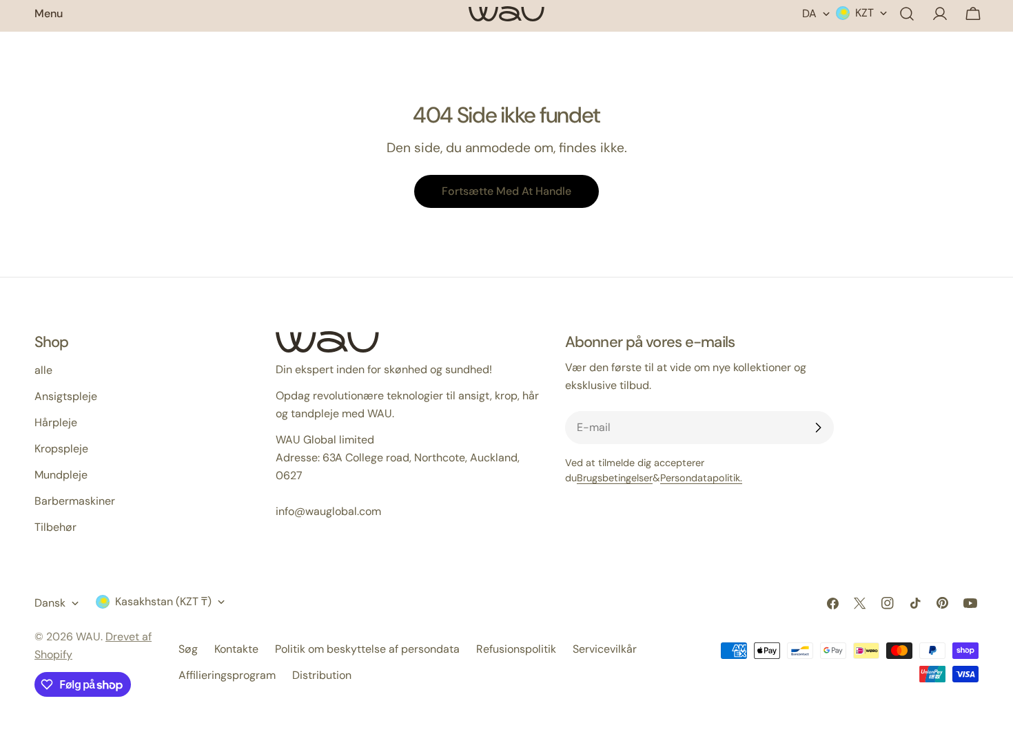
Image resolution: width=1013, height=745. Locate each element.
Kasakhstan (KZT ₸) (163, 601)
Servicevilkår (605, 649)
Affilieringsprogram (227, 675)
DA (809, 13)
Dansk (49, 603)
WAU (88, 636)
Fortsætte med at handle (506, 191)
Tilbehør (55, 527)
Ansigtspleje (65, 396)
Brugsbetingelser (615, 478)
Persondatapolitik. (701, 478)
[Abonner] (818, 427)
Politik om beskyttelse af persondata (367, 649)
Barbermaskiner (74, 501)
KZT (864, 13)
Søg (188, 649)
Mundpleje (61, 475)
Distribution (321, 675)
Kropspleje (61, 448)
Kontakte (236, 649)
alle (43, 370)
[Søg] (907, 14)
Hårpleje (55, 422)
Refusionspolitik (516, 649)
